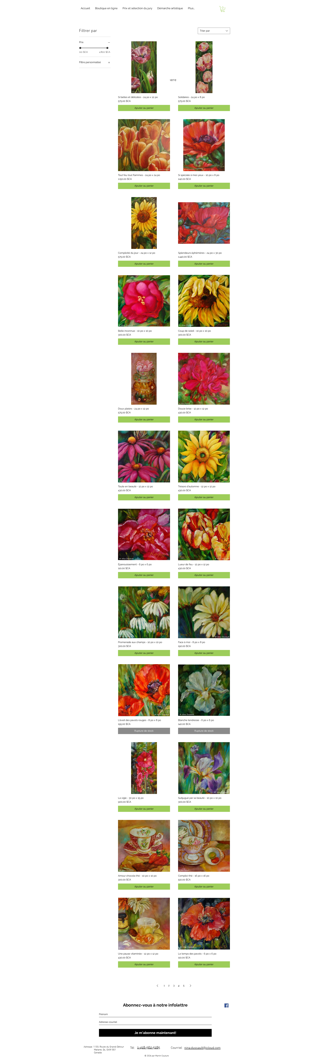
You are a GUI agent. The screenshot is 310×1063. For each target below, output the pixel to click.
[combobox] (214, 31)
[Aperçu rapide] (144, 67)
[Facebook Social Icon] (226, 1005)
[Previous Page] (157, 986)
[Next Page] (190, 986)
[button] (106, 8)
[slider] (80, 48)
